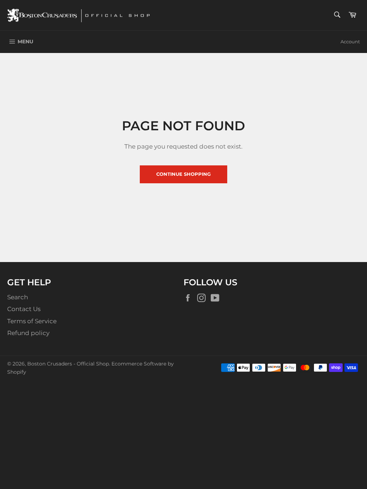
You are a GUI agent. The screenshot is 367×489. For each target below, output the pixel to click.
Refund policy (28, 333)
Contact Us (23, 309)
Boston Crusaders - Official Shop (68, 364)
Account (350, 41)
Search (17, 297)
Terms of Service (32, 321)
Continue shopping (183, 174)
